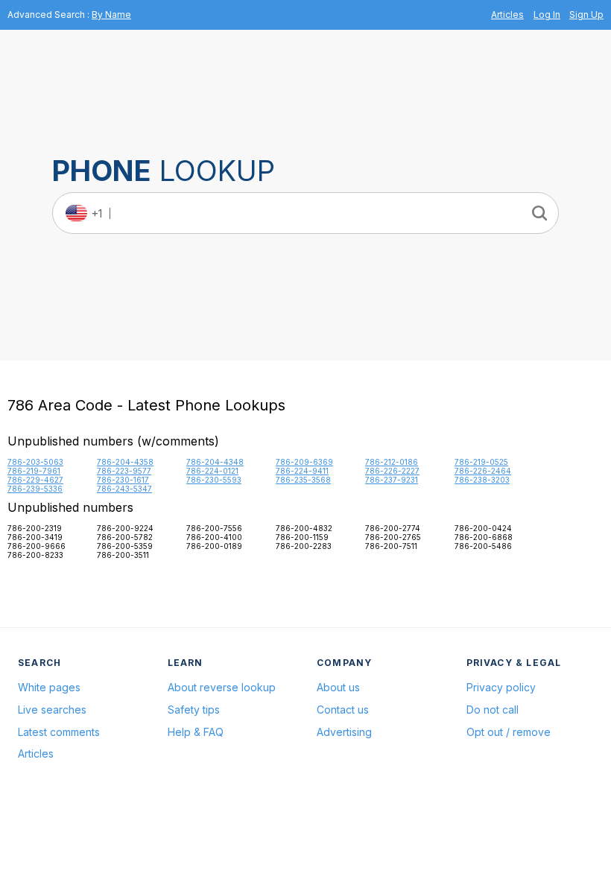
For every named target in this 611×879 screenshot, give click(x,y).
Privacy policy (501, 687)
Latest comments (59, 732)
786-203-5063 (35, 461)
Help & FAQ (196, 732)
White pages (49, 687)
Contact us (343, 709)
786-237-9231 (391, 479)
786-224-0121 (212, 470)
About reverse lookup (222, 687)
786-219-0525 (481, 461)
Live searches (52, 709)
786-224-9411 (302, 470)
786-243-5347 (124, 488)
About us (338, 687)
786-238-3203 (482, 479)
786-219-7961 (33, 470)
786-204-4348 (215, 461)
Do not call (492, 709)
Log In (547, 14)
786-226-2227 (392, 470)
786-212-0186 (391, 461)
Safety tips (194, 709)
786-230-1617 (123, 479)
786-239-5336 (35, 488)
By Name (111, 14)
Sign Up (586, 14)
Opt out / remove (508, 732)
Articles (507, 14)
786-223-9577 (124, 470)
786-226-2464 (483, 470)
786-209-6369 (304, 461)
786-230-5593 (213, 479)
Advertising (344, 732)
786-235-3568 (303, 479)
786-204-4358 (125, 461)
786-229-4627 (35, 479)
